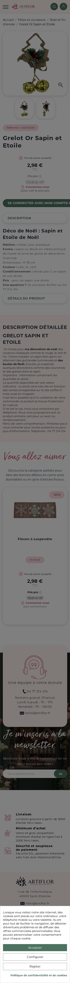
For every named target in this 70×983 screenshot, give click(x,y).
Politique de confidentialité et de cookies (38, 975)
